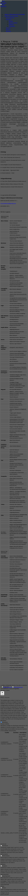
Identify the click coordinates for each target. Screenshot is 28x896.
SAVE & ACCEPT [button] (5, 894)
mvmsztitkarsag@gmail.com (8, 203)
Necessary (5, 722)
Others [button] (2, 886)
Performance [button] (4, 854)
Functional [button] (3, 844)
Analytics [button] (3, 864)
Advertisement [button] (5, 874)
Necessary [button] (3, 720)
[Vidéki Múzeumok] (12, 687)
